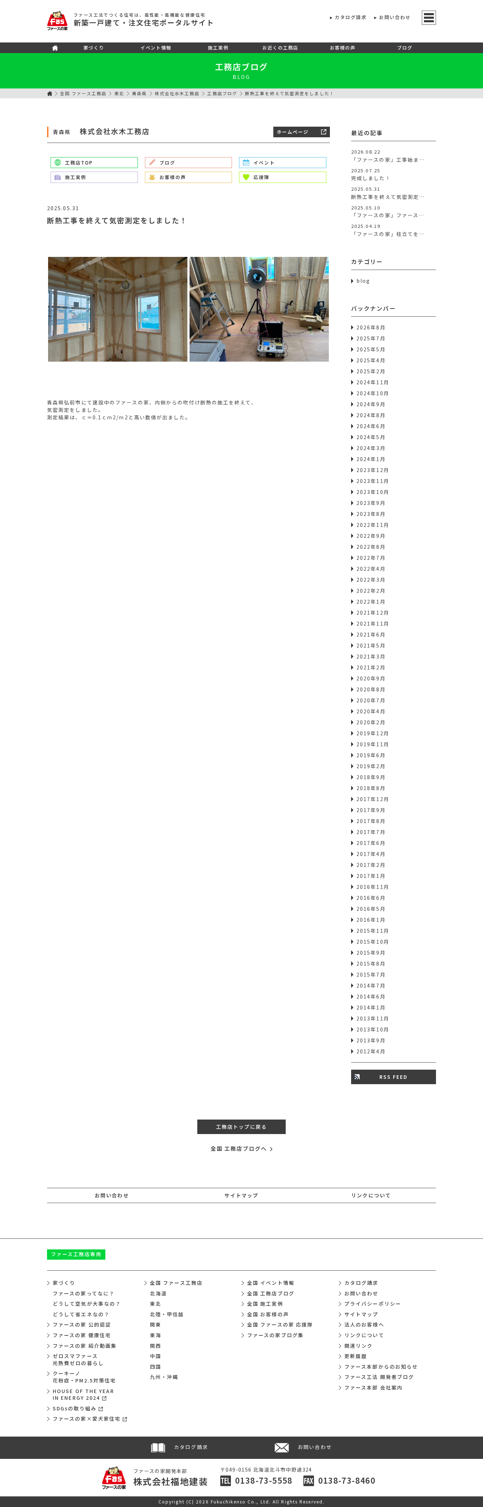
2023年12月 (372, 469)
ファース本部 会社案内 (373, 1387)
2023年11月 (372, 480)
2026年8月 (371, 327)
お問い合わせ (395, 17)
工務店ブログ (241, 67)
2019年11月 (372, 744)
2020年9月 (371, 678)
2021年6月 (371, 634)
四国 (155, 1366)
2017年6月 (371, 842)
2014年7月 (371, 985)
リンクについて (371, 1195)
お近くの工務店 (280, 47)
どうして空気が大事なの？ (87, 1303)
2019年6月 (371, 755)
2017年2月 (371, 864)
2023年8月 (371, 513)
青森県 (139, 93)
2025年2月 (371, 371)
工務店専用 (76, 1254)
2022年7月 (371, 557)
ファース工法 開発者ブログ (379, 1376)
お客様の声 (343, 47)
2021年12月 (372, 612)
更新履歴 (355, 1355)
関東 (155, 1324)
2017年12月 (372, 799)
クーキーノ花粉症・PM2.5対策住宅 (84, 1377)
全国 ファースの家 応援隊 (280, 1324)
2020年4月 (371, 711)
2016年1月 (371, 919)
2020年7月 (371, 700)
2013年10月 (372, 1029)
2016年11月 (372, 886)
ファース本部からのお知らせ (381, 1366)
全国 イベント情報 (271, 1282)
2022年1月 (371, 601)
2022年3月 (371, 579)
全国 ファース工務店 (83, 93)
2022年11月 (372, 524)
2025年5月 (371, 349)
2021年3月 (371, 656)
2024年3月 (371, 447)
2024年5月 (371, 437)
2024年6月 (371, 426)
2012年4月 (371, 1051)
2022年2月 (371, 590)
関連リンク (358, 1345)
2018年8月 (371, 788)
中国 (155, 1355)
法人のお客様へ (364, 1324)
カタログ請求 (351, 17)
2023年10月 (372, 491)
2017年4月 (371, 853)
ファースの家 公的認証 (82, 1324)
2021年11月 (372, 623)
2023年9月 (371, 502)
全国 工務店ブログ (271, 1293)
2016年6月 (371, 897)
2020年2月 (371, 722)
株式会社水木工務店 (177, 93)
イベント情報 (155, 47)
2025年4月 (371, 360)
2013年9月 (371, 1040)
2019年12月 (372, 733)
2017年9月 (371, 809)
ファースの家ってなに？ (84, 1293)
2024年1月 (371, 458)
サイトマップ (242, 1195)
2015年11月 (372, 930)
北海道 (158, 1293)
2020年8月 (371, 689)
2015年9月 (371, 952)
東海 (155, 1335)
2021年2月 (371, 667)
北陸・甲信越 (167, 1314)
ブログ (405, 47)
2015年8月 (371, 963)
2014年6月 (371, 996)
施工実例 (218, 47)
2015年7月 (371, 974)
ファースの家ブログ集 (275, 1335)
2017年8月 (371, 820)
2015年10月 (372, 941)
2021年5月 (371, 645)
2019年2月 (371, 766)
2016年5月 (371, 908)
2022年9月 (371, 535)
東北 (119, 93)
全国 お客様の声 (268, 1314)
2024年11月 (372, 382)
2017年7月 (371, 831)
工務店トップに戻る (241, 1126)
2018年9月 (371, 777)
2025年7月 (371, 338)
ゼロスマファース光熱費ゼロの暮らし (78, 1359)
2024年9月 (371, 404)
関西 (155, 1345)
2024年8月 (371, 415)
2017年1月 (371, 875)
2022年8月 (371, 546)
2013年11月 (372, 1018)
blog (363, 280)
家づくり (93, 47)
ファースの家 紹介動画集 (85, 1345)
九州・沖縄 (164, 1376)
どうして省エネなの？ (81, 1314)
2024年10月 (372, 393)
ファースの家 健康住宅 (82, 1335)
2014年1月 (371, 1007)
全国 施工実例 (265, 1303)
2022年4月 (371, 568)
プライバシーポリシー (372, 1303)
